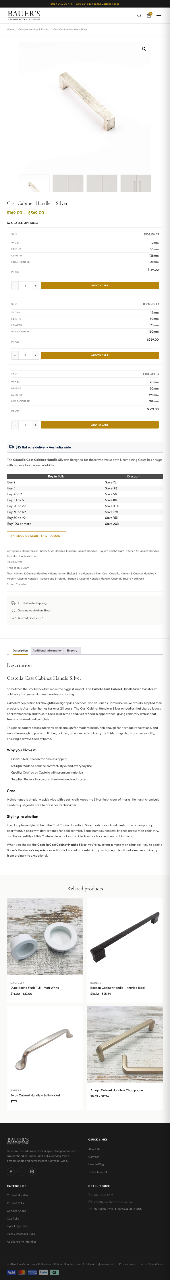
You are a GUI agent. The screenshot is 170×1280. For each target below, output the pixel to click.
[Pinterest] (32, 1172)
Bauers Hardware (133, 578)
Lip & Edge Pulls (17, 1226)
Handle (105, 578)
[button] (144, 49)
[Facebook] (11, 1172)
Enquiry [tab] (72, 650)
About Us (94, 1149)
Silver (97, 573)
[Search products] (139, 15)
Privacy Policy (127, 1264)
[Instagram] (21, 1172)
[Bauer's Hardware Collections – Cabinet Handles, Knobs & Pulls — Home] (24, 15)
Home (10, 29)
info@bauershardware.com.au (113, 1202)
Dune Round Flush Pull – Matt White (34, 988)
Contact (93, 1156)
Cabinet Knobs (16, 1210)
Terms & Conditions (151, 1264)
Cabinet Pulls (15, 1203)
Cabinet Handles (18, 1195)
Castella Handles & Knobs (33, 29)
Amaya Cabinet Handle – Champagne (116, 1090)
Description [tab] (20, 650)
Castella (114, 573)
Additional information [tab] (47, 650)
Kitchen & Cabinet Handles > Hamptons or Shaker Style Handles (53, 573)
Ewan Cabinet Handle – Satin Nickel (35, 1095)
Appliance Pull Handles (22, 1241)
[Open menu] (158, 15)
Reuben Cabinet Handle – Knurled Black (117, 988)
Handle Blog (96, 1164)
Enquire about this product (39, 535)
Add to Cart (99, 285)
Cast (105, 573)
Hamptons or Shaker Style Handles (43, 551)
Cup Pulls (13, 1218)
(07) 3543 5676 (103, 1195)
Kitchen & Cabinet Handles (142, 551)
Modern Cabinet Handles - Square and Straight (95, 551)
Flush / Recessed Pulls (21, 1233)
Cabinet (116, 578)
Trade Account (97, 1172)
